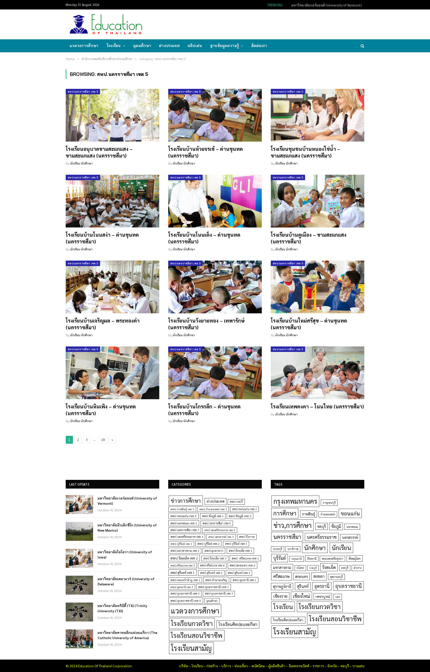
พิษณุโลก (355, 558)
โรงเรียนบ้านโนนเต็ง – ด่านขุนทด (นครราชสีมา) (204, 238)
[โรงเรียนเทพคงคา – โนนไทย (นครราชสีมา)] (317, 372)
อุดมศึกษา (142, 45)
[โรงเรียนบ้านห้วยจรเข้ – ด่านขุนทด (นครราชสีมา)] (215, 115)
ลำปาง (358, 568)
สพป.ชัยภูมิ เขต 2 (240, 516)
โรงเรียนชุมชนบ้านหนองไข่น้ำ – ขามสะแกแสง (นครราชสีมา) (305, 152)
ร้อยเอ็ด (329, 567)
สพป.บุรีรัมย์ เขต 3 (236, 544)
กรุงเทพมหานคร (295, 501)
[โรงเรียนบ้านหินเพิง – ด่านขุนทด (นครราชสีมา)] (112, 372)
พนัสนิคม (258, 666)
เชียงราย (280, 596)
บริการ (226, 666)
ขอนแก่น (350, 513)
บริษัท (183, 666)
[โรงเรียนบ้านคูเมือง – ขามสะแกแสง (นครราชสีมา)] (317, 201)
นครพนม (352, 527)
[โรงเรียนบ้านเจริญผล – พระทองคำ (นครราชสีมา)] (112, 287)
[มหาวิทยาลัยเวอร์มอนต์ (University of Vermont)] (79, 504)
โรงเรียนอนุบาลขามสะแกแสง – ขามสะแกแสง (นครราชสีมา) (99, 152)
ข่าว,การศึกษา (292, 525)
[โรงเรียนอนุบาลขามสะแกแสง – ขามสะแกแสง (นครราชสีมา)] (112, 115)
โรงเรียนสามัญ (191, 648)
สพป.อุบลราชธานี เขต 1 (213, 587)
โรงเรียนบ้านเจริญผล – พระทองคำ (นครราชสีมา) (103, 324)
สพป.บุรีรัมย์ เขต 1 (181, 544)
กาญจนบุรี (329, 502)
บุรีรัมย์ (279, 558)
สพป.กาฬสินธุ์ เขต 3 (182, 509)
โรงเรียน (114, 45)
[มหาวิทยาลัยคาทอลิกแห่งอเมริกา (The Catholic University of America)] (79, 638)
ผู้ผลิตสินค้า (276, 666)
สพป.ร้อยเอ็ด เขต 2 (184, 558)
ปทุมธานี (296, 558)
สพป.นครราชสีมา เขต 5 (83, 91)
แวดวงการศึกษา (84, 45)
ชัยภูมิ (336, 526)
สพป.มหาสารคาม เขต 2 (184, 551)
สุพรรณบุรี (336, 577)
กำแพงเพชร (328, 514)
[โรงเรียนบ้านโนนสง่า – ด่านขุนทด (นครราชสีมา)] (112, 201)
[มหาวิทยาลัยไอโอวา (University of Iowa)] (79, 558)
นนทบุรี (277, 549)
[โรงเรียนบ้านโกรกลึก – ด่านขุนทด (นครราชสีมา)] (215, 372)
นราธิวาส (292, 549)
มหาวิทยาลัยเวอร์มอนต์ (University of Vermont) (127, 500)
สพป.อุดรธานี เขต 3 (181, 587)
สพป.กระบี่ (236, 502)
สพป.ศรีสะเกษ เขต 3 (182, 565)
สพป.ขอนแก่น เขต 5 (183, 516)
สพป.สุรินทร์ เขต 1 (182, 572)
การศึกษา (284, 513)
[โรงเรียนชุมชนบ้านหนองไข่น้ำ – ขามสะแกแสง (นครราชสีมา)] (317, 115)
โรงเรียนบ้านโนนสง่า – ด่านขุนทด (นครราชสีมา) (102, 238)
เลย (337, 597)
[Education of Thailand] (106, 24)
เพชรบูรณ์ (323, 596)
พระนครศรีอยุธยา (332, 558)
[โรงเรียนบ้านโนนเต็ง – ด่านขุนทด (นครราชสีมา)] (215, 201)
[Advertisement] (273, 24)
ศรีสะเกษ (281, 576)
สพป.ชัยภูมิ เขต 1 (212, 516)
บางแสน (358, 666)
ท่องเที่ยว (241, 666)
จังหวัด (332, 666)
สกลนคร (301, 576)
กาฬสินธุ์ (308, 513)
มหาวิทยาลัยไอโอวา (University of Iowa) (125, 554)
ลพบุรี (344, 568)
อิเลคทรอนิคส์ (299, 666)
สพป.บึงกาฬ (247, 537)
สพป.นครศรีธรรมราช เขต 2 (219, 530)
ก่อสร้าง (212, 666)
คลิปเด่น (195, 45)
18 (103, 440)
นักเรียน (341, 548)
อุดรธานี (321, 586)
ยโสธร (300, 568)
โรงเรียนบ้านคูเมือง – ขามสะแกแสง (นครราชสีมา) (308, 238)
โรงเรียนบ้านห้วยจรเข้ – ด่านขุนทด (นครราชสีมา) (205, 152)
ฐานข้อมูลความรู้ (224, 45)
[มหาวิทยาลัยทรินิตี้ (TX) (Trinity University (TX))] (79, 612)
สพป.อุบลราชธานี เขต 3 (219, 593)
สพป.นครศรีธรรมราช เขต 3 (186, 537)
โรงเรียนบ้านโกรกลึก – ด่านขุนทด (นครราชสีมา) (204, 409)
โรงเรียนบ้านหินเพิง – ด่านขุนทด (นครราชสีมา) (101, 409)
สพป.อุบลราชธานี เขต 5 (185, 601)
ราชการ (318, 666)
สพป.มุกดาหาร (214, 551)
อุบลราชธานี (348, 585)
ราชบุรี (313, 567)
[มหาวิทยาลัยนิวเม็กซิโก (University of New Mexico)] (79, 531)
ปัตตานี (312, 558)
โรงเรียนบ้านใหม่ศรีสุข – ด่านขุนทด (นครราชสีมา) (309, 324)
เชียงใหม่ (301, 596)
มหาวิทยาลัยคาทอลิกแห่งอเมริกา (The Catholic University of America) (127, 635)
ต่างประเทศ (169, 45)
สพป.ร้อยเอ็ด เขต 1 (240, 551)
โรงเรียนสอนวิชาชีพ (196, 635)
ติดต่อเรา (259, 45)
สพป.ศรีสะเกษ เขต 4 (212, 565)
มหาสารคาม (282, 567)
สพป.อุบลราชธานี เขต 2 (185, 593)
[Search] (362, 46)
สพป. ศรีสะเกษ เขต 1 (245, 558)
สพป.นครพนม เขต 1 (183, 523)
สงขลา (318, 576)
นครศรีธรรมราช (322, 537)
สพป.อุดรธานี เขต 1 (244, 580)
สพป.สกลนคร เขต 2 (242, 565)
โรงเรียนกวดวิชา (192, 623)
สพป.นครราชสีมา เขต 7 (184, 530)
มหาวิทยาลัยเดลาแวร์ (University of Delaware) (126, 581)
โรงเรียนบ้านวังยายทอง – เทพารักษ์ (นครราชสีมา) (206, 324)
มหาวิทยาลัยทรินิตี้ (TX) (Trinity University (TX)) (122, 608)
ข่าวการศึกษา (186, 500)
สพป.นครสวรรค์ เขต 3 (221, 537)
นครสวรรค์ (350, 537)
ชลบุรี (321, 526)
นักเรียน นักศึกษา (81, 163)
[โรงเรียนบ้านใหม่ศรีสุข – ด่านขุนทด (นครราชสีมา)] (317, 287)
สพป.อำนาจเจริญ (216, 580)
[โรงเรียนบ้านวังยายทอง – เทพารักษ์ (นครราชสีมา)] (215, 287)
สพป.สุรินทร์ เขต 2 (211, 573)
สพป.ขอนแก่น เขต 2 (244, 509)
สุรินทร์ (303, 586)
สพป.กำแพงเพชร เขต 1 (213, 509)
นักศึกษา (315, 548)
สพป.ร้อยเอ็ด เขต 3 (214, 558)
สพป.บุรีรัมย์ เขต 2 (208, 544)
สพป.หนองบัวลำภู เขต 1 (185, 580)
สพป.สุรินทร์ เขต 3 (239, 573)
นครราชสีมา (287, 536)
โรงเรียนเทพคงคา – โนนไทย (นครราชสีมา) (317, 406)
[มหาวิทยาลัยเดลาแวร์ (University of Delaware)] (79, 585)
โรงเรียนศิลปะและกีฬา (237, 624)
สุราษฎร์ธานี (282, 586)
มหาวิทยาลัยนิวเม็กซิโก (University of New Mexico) (325, 5)
